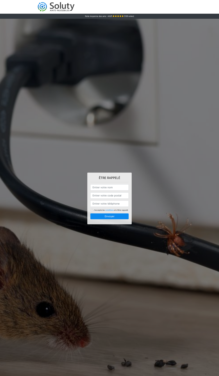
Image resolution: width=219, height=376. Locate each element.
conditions (109, 210)
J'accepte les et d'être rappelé (111, 210)
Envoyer (109, 216)
